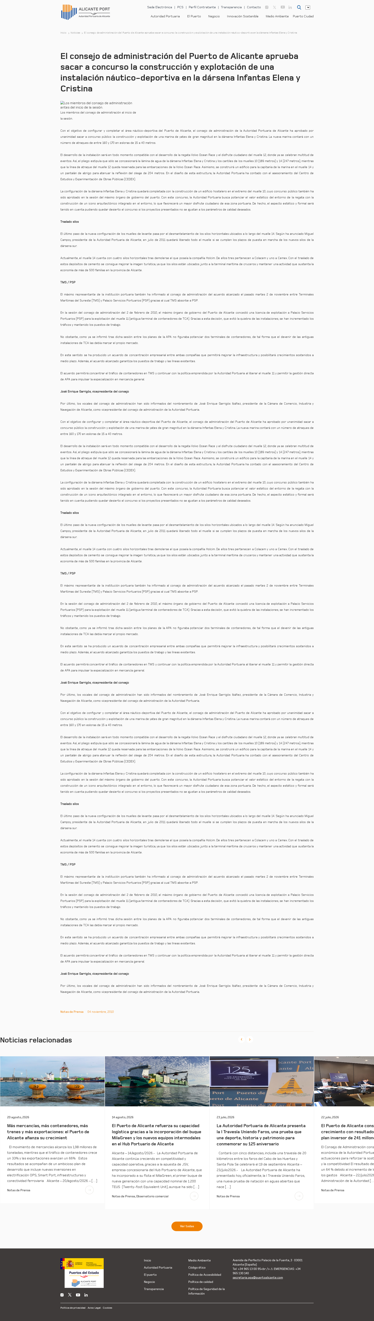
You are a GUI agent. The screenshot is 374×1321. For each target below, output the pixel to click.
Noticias (75, 33)
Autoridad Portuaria (165, 16)
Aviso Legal (94, 1307)
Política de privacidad (72, 1307)
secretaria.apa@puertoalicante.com (258, 1277)
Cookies (107, 1307)
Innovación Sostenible (242, 16)
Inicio (63, 33)
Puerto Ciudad (303, 16)
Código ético (197, 1267)
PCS (180, 7)
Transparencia (231, 7)
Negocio (214, 16)
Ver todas (187, 1226)
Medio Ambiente (277, 16)
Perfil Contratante (202, 7)
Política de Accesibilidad (204, 1274)
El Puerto (194, 16)
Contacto (254, 7)
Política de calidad (200, 1282)
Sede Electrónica (159, 7)
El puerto (150, 1274)
